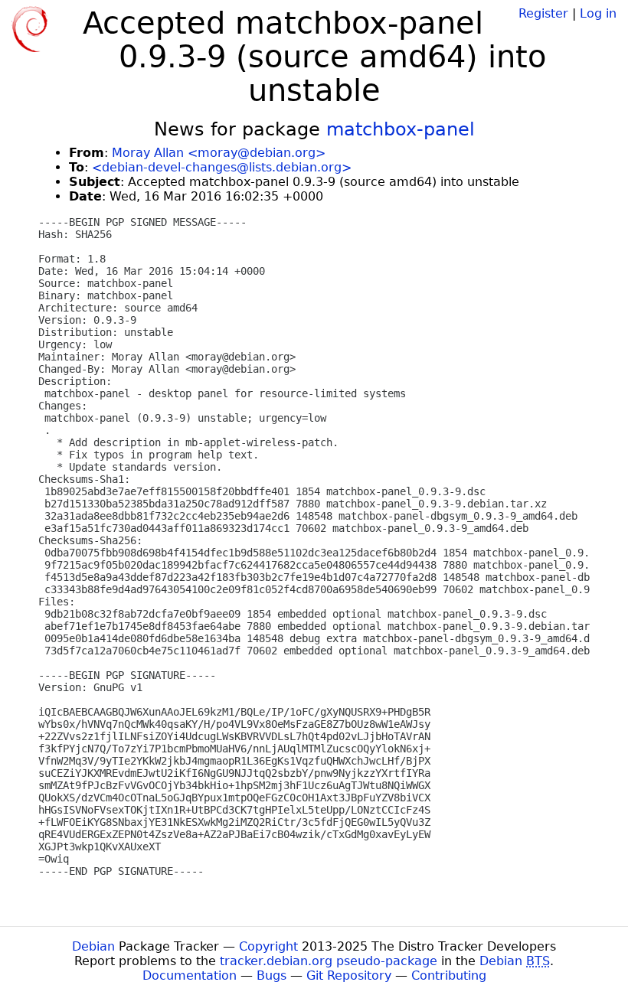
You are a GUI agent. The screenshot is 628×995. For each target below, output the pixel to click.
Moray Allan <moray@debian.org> (218, 152)
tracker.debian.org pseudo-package (328, 961)
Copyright (268, 946)
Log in (598, 13)
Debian (93, 946)
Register (543, 13)
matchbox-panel (400, 129)
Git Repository (348, 975)
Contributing (448, 975)
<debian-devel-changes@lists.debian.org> (222, 167)
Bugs (271, 975)
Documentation (189, 975)
